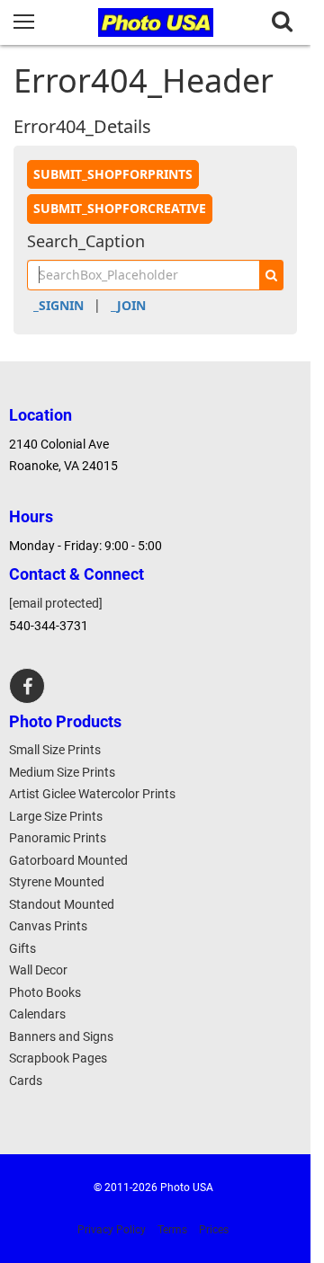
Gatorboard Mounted (68, 860)
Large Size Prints (56, 816)
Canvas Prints (48, 926)
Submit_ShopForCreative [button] (119, 208)
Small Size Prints (55, 750)
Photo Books (45, 992)
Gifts (22, 948)
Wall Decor (38, 970)
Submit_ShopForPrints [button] (113, 173)
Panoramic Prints (57, 838)
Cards (25, 1080)
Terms (172, 1229)
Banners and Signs (61, 1036)
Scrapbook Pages (58, 1058)
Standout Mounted (61, 904)
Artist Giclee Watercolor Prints (92, 794)
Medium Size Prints (62, 772)
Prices (214, 1229)
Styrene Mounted (56, 882)
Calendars (37, 1014)
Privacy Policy (111, 1229)
